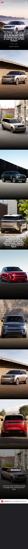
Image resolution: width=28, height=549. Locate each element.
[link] (14, 470)
